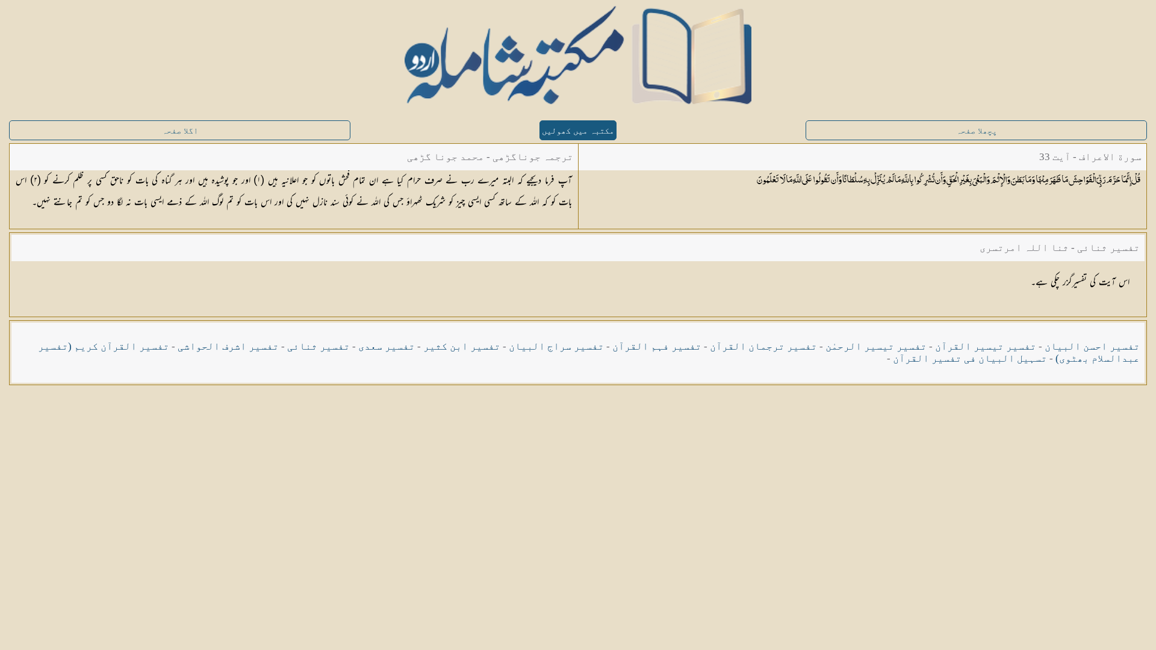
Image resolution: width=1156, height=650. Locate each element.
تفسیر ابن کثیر (461, 346)
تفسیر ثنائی (318, 346)
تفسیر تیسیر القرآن (985, 346)
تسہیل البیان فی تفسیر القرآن (970, 358)
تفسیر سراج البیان (556, 346)
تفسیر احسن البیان (1092, 346)
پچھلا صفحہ (976, 130)
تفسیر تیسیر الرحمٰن (876, 346)
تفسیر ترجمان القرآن (763, 346)
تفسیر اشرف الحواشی (228, 346)
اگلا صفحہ (180, 130)
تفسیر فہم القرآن (656, 346)
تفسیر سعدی (386, 346)
